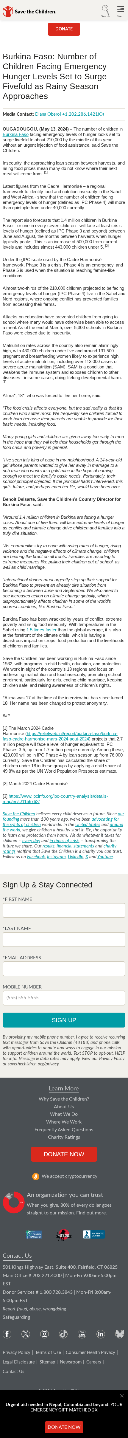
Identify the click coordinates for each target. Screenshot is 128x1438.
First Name (18, 899)
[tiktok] (63, 1334)
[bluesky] (119, 1334)
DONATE (64, 29)
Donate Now (64, 1154)
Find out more (91, 1213)
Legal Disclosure (19, 1362)
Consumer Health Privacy (90, 1352)
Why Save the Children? (64, 1099)
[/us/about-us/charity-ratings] (34, 1234)
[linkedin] (100, 1334)
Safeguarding (16, 1317)
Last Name (18, 928)
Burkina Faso (16, 134)
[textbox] (64, 910)
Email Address (23, 957)
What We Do (64, 1114)
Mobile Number (22, 987)
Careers (93, 1362)
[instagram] (44, 1334)
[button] (105, 11)
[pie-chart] (14, 1204)
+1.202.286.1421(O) (83, 114)
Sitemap (47, 1362)
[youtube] (82, 1334)
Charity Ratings (64, 1137)
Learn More (64, 1089)
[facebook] (7, 1334)
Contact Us (17, 1256)
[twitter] (25, 1334)
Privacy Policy (16, 1352)
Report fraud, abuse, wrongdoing (34, 1309)
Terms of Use (48, 1352)
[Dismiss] (122, 1396)
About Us (64, 1106)
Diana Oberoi (48, 114)
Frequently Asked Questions (64, 1129)
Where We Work (64, 1122)
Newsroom (71, 1362)
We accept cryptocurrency (69, 1176)
